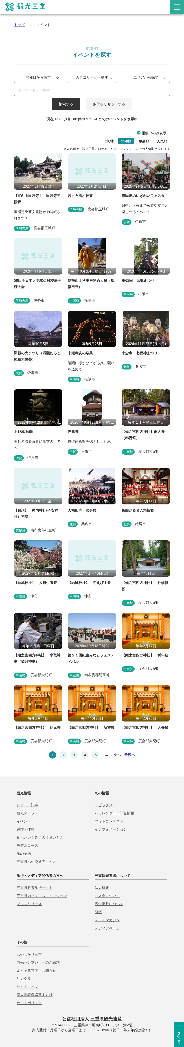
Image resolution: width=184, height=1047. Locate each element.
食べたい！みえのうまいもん (40, 837)
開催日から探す (38, 77)
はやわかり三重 (29, 954)
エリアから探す (145, 77)
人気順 (162, 141)
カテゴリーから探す (92, 77)
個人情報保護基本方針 (35, 995)
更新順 (144, 141)
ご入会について (107, 896)
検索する (66, 103)
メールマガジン (107, 920)
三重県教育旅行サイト (35, 888)
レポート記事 (27, 805)
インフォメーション (111, 829)
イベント (24, 821)
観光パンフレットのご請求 (38, 962)
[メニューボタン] (177, 7)
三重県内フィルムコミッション (42, 896)
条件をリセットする (109, 103)
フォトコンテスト (109, 821)
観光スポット (27, 813)
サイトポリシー (29, 1003)
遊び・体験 (26, 829)
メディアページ (107, 928)
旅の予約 (24, 854)
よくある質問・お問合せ (36, 970)
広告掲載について (109, 904)
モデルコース (27, 845)
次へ (117, 754)
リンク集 (24, 979)
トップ (19, 24)
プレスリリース (29, 904)
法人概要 (102, 888)
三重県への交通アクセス (36, 862)
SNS (98, 912)
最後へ (129, 754)
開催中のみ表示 (153, 132)
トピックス (104, 805)
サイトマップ (27, 987)
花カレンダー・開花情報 (114, 813)
